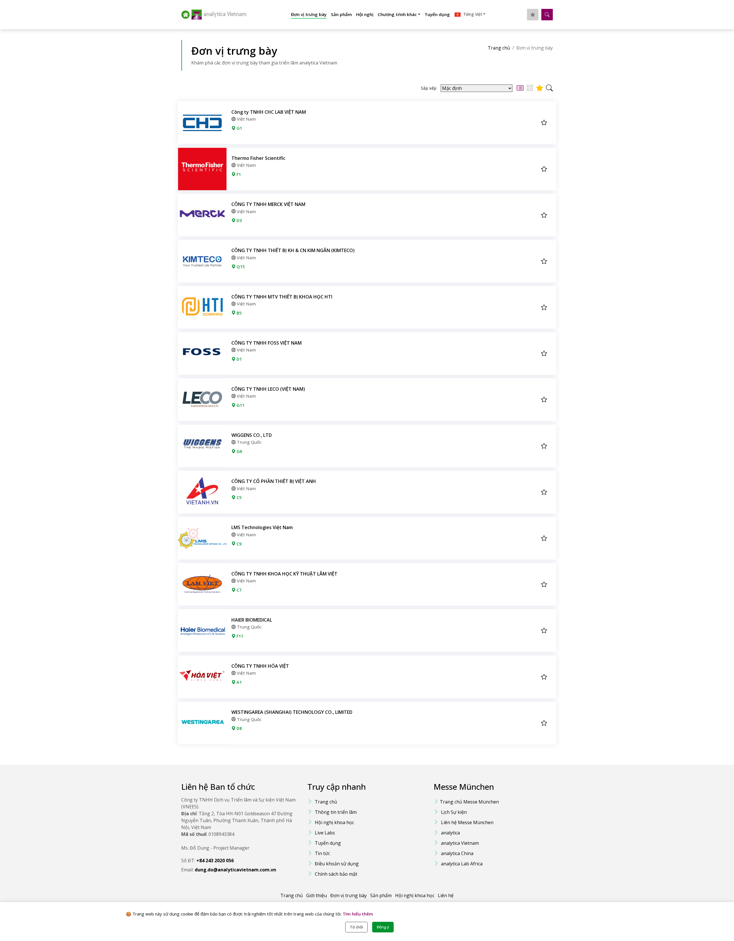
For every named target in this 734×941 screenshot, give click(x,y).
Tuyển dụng (437, 14)
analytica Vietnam (460, 843)
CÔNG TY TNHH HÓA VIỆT (260, 666)
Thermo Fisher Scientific (258, 158)
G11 (239, 405)
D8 (238, 728)
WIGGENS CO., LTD (251, 435)
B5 (238, 313)
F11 (239, 636)
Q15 (240, 266)
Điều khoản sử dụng (337, 864)
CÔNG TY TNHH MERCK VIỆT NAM (268, 204)
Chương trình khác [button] (397, 14)
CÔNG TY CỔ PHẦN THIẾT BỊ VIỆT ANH (273, 481)
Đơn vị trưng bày (309, 14)
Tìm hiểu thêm (357, 914)
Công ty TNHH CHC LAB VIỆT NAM (268, 112)
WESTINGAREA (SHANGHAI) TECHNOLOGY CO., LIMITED (291, 712)
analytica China (457, 853)
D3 (238, 220)
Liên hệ (446, 895)
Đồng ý (383, 927)
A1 (238, 682)
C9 (238, 544)
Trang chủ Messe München (469, 802)
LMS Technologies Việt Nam (262, 527)
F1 (238, 174)
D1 (238, 359)
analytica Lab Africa (462, 864)
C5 (238, 497)
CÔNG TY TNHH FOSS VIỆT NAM (266, 343)
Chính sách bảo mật (336, 874)
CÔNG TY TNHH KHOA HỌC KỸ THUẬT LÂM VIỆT (284, 574)
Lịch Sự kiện (454, 812)
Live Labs (325, 833)
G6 (238, 451)
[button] (469, 14)
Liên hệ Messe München (467, 822)
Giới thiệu (316, 895)
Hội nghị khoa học (334, 822)
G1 (238, 128)
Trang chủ (499, 48)
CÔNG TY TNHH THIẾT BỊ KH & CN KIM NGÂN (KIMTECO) (293, 250)
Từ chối (356, 927)
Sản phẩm (341, 14)
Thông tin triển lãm (336, 812)
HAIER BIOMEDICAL (251, 620)
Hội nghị (364, 14)
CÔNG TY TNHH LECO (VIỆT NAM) (268, 389)
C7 (238, 590)
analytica (450, 833)
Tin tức (322, 853)
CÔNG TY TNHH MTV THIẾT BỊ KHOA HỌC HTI (281, 297)
